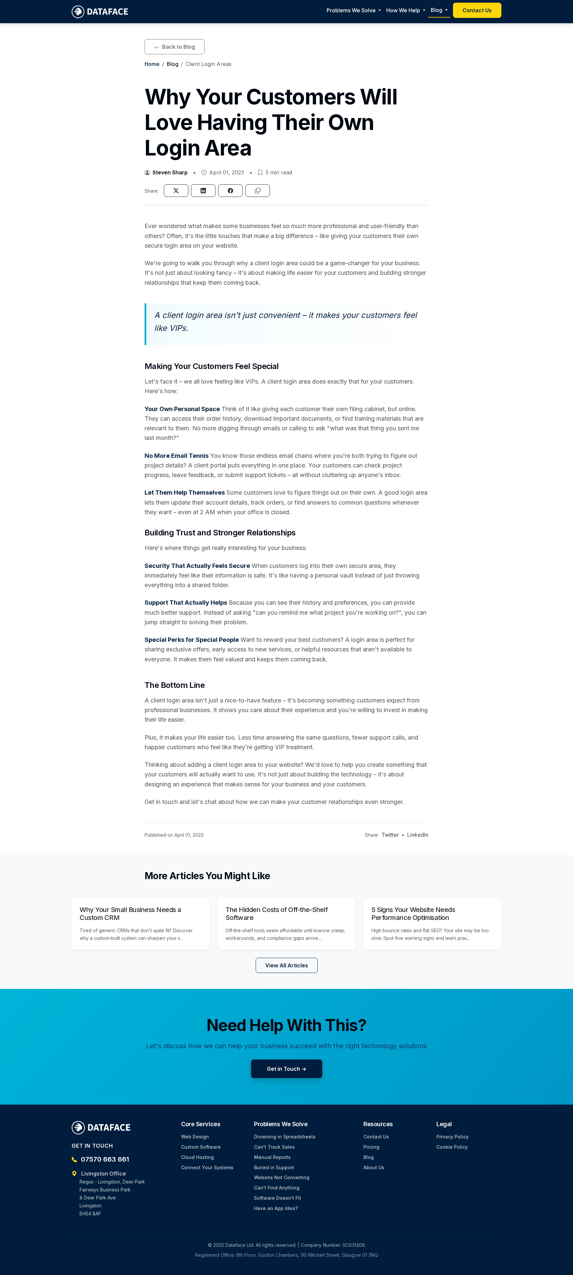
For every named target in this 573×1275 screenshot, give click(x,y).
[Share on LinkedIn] (203, 190)
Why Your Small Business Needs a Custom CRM (130, 914)
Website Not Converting (281, 1177)
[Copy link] (257, 190)
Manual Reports (272, 1157)
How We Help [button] (403, 10)
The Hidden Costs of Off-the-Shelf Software (276, 914)
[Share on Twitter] (176, 190)
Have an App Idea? (276, 1208)
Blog (172, 64)
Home (152, 64)
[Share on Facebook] (230, 190)
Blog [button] (437, 10)
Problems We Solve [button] (352, 10)
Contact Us (477, 10)
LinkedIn (417, 834)
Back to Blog (178, 46)
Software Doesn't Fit (277, 1198)
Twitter (390, 834)
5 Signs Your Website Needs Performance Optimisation (413, 914)
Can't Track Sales (274, 1147)
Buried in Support (274, 1167)
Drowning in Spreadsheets (285, 1136)
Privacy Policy (452, 1136)
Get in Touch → (286, 1068)
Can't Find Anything (276, 1187)
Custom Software (201, 1147)
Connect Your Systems (207, 1167)
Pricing (371, 1147)
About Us (373, 1167)
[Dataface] (100, 11)
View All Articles (286, 965)
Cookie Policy (452, 1147)
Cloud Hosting (197, 1157)
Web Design (195, 1136)
